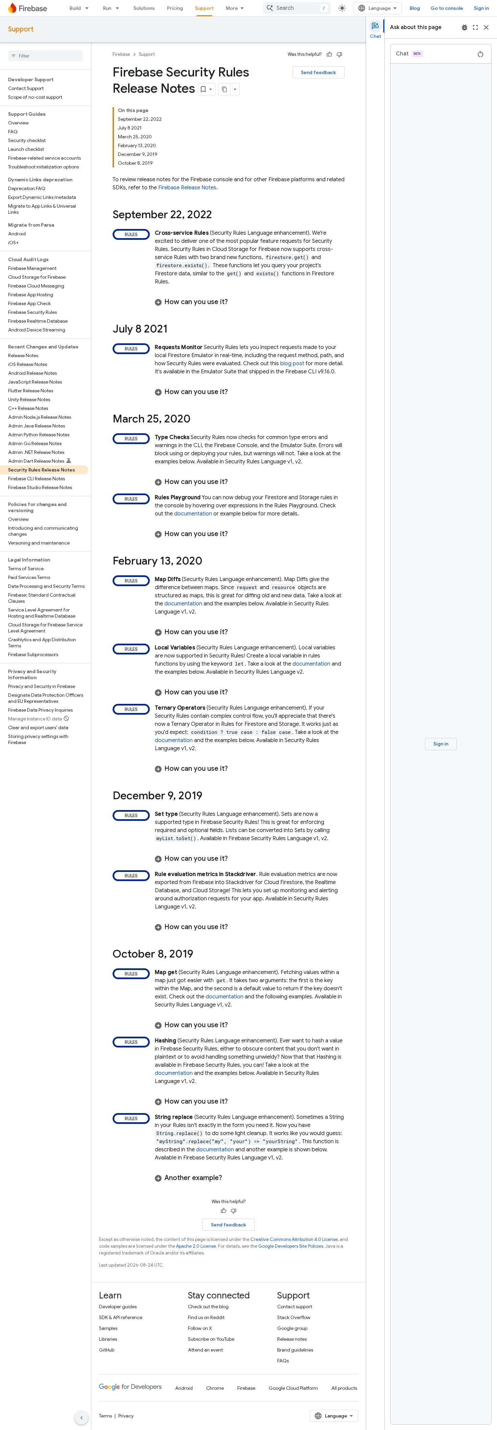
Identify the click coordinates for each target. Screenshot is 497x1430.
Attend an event (205, 1350)
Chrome (215, 1388)
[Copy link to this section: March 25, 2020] (197, 420)
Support (204, 8)
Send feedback (318, 72)
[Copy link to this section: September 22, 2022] (219, 215)
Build (75, 8)
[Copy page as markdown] (224, 89)
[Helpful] (329, 54)
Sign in (481, 8)
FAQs (283, 1361)
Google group (292, 1328)
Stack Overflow (293, 1317)
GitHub (106, 1350)
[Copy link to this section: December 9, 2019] (209, 796)
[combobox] (297, 8)
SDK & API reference (120, 1317)
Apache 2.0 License (196, 1246)
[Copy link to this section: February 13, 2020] (209, 562)
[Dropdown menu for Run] (119, 8)
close (486, 27)
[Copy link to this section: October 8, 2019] (200, 955)
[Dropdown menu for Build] (89, 8)
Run (107, 8)
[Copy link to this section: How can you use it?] (234, 302)
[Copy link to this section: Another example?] (229, 1178)
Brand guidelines (295, 1350)
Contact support (294, 1307)
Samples (108, 1328)
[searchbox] (45, 55)
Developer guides (118, 1307)
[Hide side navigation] (81, 1418)
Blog (415, 8)
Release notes (292, 1339)
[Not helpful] (339, 54)
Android (184, 1388)
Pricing (175, 8)
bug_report (464, 27)
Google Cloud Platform (293, 1388)
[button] (250, 302)
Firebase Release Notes (187, 187)
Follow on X (200, 1328)
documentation (193, 513)
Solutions (144, 8)
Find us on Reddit (206, 1317)
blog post (292, 363)
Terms (105, 1416)
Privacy (126, 1416)
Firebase (121, 54)
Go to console (447, 8)
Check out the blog (208, 1307)
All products (344, 1388)
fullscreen (475, 27)
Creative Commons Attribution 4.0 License (294, 1239)
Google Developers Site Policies (290, 1246)
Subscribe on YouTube (211, 1339)
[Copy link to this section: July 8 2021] (174, 330)
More (232, 8)
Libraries (108, 1339)
